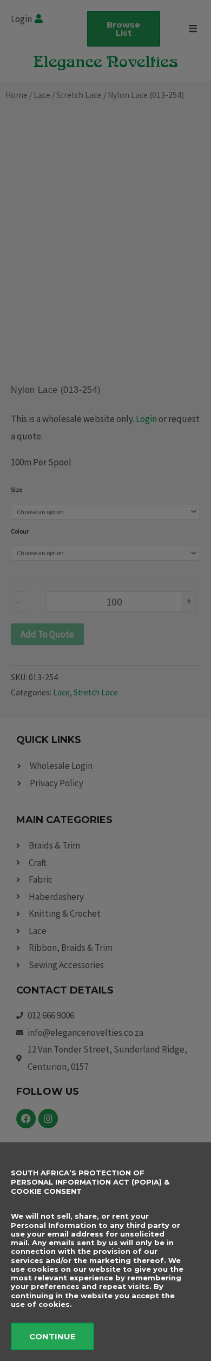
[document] (105, 680)
